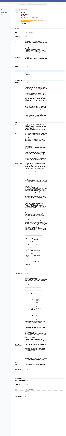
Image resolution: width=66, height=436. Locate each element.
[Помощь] (61, 1)
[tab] (19, 26)
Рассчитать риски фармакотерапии (19, 345)
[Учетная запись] (63, 1)
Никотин (26, 36)
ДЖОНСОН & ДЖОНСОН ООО (29, 32)
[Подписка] (60, 1)
